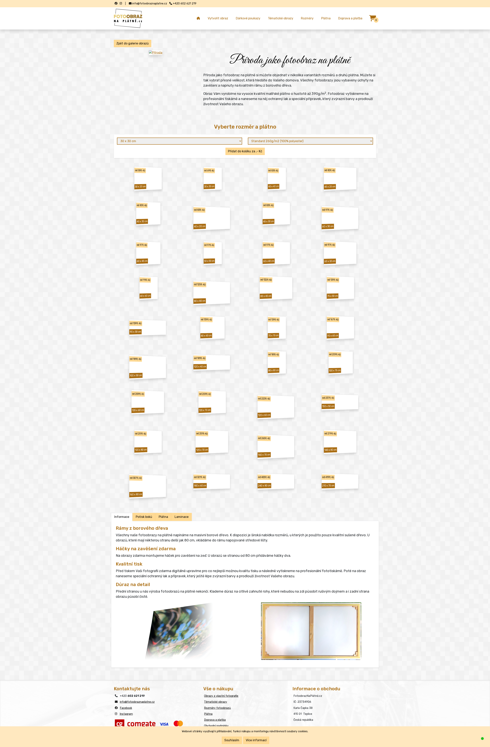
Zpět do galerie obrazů (132, 43)
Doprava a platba (350, 18)
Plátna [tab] (163, 517)
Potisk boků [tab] (144, 517)
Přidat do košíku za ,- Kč (245, 151)
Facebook (126, 708)
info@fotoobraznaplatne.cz (137, 702)
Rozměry (307, 18)
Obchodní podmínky (216, 725)
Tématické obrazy (280, 18)
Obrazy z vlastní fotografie (221, 696)
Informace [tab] (121, 517)
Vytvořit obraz (218, 18)
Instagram (126, 714)
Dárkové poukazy (248, 18)
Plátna (326, 18)
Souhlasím (231, 740)
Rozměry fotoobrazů (217, 708)
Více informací (256, 740)
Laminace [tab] (182, 517)
